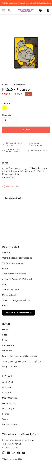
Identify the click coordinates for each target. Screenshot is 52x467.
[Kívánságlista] (40, 10)
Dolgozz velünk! (9, 366)
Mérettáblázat (9, 295)
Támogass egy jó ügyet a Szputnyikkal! (21, 361)
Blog (4, 340)
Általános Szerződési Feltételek (17, 279)
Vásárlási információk (13, 263)
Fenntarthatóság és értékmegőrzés (19, 356)
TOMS (5, 419)
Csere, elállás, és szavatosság (17, 258)
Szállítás (6, 252)
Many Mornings (9, 398)
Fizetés (5, 268)
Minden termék (9, 424)
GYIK (4, 284)
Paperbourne (8, 403)
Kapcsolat (7, 350)
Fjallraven (7, 387)
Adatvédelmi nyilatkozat (14, 273)
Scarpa (5, 414)
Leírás (5, 162)
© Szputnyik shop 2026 (12, 459)
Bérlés (5, 305)
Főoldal (5, 84)
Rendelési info (13, 198)
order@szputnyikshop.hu (21, 440)
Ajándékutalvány (10, 289)
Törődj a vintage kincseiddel (16, 300)
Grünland (7, 392)
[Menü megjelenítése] (4, 10)
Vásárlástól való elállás (19, 312)
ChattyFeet (7, 382)
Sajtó (4, 334)
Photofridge (8, 408)
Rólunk (5, 329)
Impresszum (8, 345)
